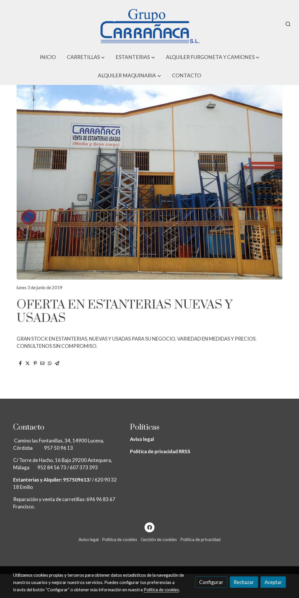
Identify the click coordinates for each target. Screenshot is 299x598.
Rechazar (244, 582)
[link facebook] (149, 526)
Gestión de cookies (159, 539)
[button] (86, 57)
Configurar (211, 582)
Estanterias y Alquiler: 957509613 (51, 480)
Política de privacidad (200, 539)
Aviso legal (142, 439)
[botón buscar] (288, 24)
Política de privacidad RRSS (160, 451)
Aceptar (273, 582)
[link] (149, 24)
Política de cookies (119, 539)
